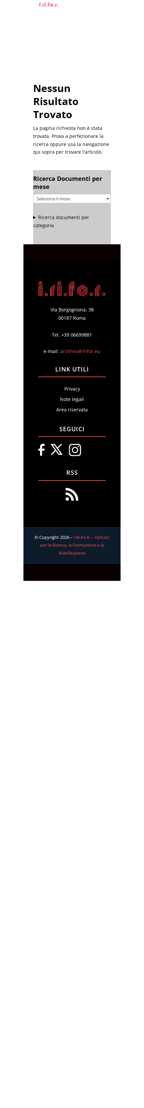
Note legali (72, 399)
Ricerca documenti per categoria (61, 221)
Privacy (72, 389)
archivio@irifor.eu (80, 351)
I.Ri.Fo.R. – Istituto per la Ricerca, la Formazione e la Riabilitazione (75, 545)
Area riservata (72, 409)
